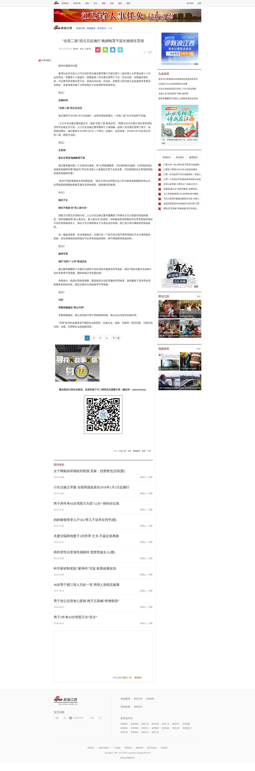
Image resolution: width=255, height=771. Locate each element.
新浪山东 (144, 732)
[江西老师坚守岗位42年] (169, 354)
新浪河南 (134, 724)
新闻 (87, 3)
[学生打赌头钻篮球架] (190, 354)
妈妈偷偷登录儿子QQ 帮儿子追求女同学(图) (85, 520)
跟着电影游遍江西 (174, 140)
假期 (144, 451)
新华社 (75, 49)
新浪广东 (165, 724)
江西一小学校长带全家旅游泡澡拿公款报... (183, 179)
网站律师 (139, 748)
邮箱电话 (138, 707)
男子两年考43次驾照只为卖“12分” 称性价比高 (86, 503)
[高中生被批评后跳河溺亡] (169, 374)
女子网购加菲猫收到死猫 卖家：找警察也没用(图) (89, 471)
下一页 (116, 338)
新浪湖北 (124, 728)
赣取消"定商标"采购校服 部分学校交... (181, 208)
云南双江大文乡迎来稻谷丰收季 (172, 84)
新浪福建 (186, 724)
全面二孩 (122, 451)
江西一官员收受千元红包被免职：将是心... (183, 174)
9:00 (92, 718)
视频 (103, 3)
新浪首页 (65, 3)
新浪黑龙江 (187, 728)
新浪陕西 (155, 728)
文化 (95, 3)
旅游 (112, 3)
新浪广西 (155, 732)
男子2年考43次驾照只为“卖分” (75, 617)
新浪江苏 (175, 728)
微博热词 (193, 157)
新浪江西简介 (104, 748)
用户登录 (190, 3)
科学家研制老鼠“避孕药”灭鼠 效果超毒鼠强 (85, 568)
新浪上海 (144, 724)
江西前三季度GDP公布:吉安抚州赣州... (181, 169)
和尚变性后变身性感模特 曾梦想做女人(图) (84, 552)
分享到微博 (46, 60)
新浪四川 (175, 724)
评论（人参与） (86, 49)
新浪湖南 (134, 728)
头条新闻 (150, 699)
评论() (143, 477)
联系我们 (128, 748)
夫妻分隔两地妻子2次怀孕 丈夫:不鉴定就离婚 (86, 536)
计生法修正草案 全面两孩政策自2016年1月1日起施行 (91, 487)
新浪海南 (134, 732)
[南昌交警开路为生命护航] (190, 374)
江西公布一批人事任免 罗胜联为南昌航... (182, 165)
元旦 (129, 451)
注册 (199, 3)
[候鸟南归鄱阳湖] (190, 302)
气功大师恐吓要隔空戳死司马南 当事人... (182, 199)
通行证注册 (151, 748)
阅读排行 (167, 157)
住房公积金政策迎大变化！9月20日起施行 (177, 89)
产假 (149, 451)
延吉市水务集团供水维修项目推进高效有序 (178, 79)
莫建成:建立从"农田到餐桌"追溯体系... (181, 189)
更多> (199, 296)
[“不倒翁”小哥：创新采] (169, 302)
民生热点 (102, 28)
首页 (57, 718)
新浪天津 (155, 724)
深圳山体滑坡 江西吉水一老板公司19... (181, 184)
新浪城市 (124, 724)
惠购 (128, 3)
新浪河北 (144, 728)
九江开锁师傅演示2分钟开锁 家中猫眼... (182, 194)
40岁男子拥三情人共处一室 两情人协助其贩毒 (87, 585)
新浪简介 (91, 748)
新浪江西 (77, 3)
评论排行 (180, 157)
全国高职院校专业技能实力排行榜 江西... (182, 203)
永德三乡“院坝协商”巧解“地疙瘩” (173, 94)
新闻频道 (91, 28)
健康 (120, 3)
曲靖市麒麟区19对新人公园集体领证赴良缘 (178, 98)
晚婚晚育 (136, 451)
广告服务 (117, 748)
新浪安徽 (165, 728)
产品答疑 (163, 748)
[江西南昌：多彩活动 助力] (190, 321)
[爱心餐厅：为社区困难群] (169, 321)
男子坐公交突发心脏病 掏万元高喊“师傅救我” (86, 601)
